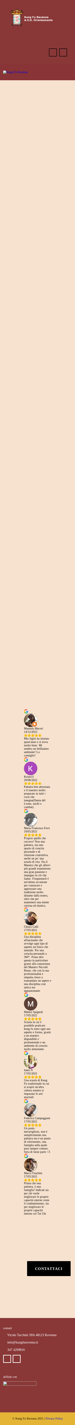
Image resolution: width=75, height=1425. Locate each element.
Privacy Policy (54, 1418)
